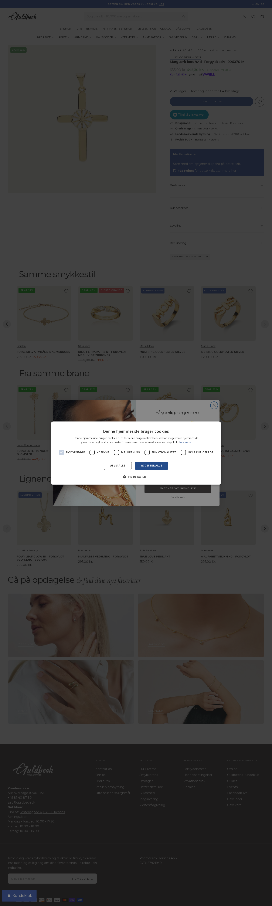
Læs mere (185, 442)
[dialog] (136, 453)
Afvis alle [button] (117, 466)
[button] (136, 476)
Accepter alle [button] (151, 466)
